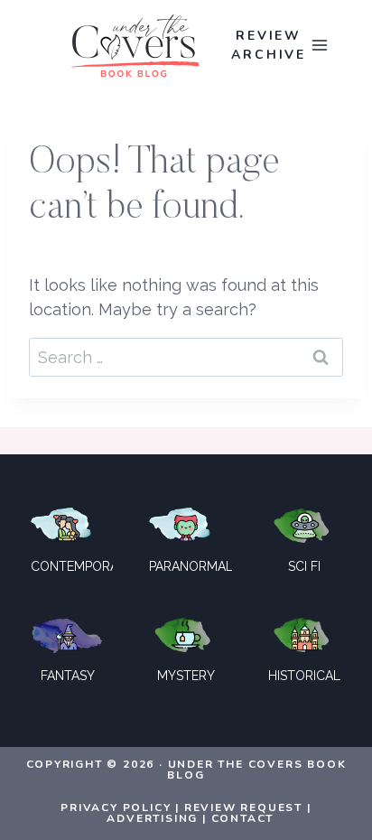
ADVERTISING (152, 818)
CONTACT (242, 818)
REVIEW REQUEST (243, 807)
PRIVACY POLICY (115, 807)
